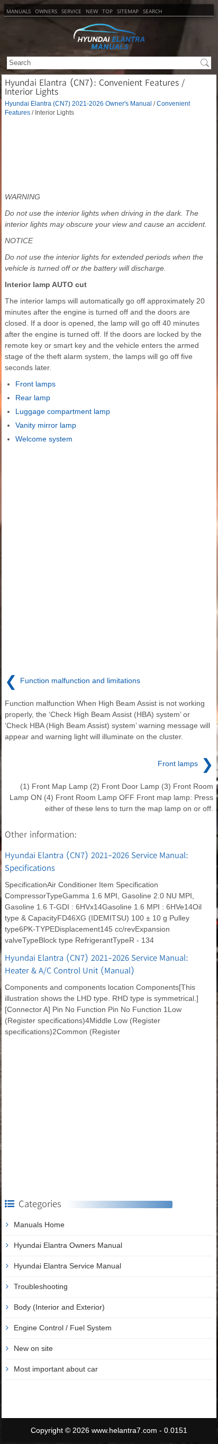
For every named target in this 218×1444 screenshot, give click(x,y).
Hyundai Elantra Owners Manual (68, 1245)
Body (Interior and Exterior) (59, 1307)
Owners (46, 11)
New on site (33, 1348)
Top (107, 11)
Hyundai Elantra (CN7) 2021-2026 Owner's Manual (78, 103)
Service (71, 11)
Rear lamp (32, 397)
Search (152, 11)
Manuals (18, 11)
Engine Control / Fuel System (63, 1327)
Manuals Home (39, 1224)
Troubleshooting (41, 1286)
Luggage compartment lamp (62, 411)
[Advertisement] (109, 154)
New (92, 11)
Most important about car (56, 1369)
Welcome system (43, 439)
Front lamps (35, 384)
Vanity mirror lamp (45, 425)
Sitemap (128, 11)
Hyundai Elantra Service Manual (67, 1266)
